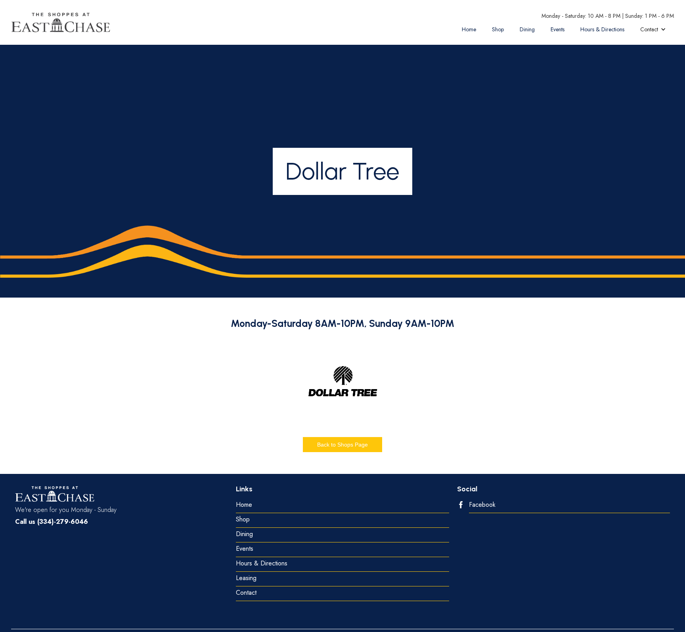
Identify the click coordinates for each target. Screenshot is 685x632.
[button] (653, 29)
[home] (60, 22)
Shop (498, 29)
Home (469, 29)
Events (557, 29)
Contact (246, 593)
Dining (527, 29)
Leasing (246, 578)
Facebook (482, 505)
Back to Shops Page (342, 444)
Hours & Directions (602, 29)
